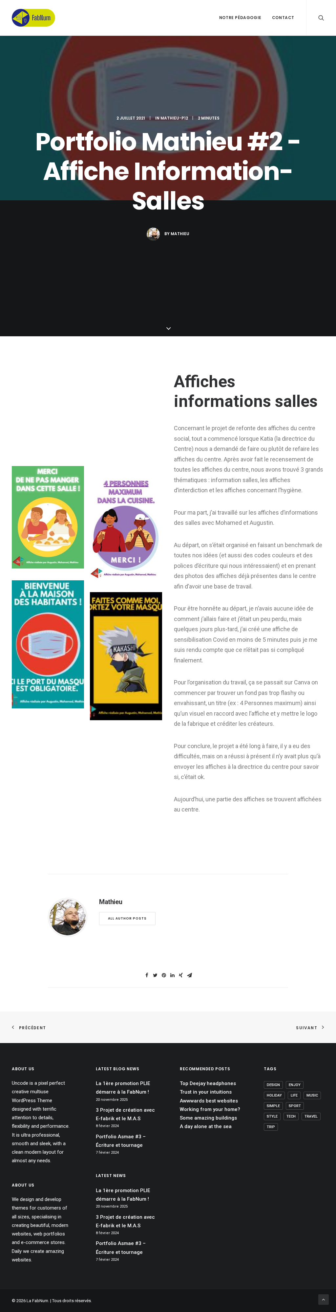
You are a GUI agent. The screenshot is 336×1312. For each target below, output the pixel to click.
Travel (311, 1116)
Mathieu (180, 233)
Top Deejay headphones (208, 1083)
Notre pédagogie (240, 17)
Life (294, 1095)
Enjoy (295, 1085)
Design (273, 1085)
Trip (271, 1127)
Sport (295, 1106)
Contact (283, 17)
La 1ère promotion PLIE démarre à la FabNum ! (123, 1087)
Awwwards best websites (209, 1101)
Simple (273, 1106)
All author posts (127, 918)
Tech (291, 1116)
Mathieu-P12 (174, 118)
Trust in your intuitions (206, 1092)
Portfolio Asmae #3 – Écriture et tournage (121, 1141)
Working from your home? (210, 1109)
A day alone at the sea (206, 1126)
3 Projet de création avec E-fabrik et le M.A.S (125, 1114)
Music (312, 1095)
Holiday (274, 1095)
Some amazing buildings (208, 1118)
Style (272, 1116)
